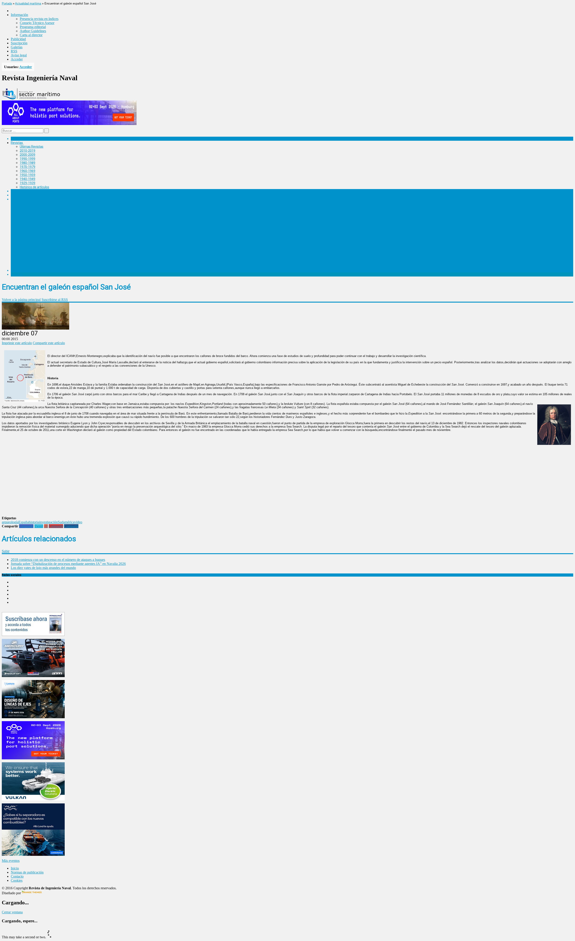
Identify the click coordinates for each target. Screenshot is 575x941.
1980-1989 (27, 163)
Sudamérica (66, 522)
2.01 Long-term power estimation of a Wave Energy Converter (72, 242)
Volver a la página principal (21, 299)
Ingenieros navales (24, 270)
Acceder (17, 59)
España (23, 522)
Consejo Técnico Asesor (37, 23)
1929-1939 (27, 183)
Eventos (16, 274)
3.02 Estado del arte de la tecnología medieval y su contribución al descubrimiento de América (95, 234)
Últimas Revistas (31, 146)
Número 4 (27, 219)
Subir (5, 551)
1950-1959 (27, 175)
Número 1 (27, 246)
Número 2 (27, 238)
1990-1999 (27, 159)
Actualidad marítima (28, 3)
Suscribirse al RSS (55, 299)
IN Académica (20, 199)
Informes (17, 195)
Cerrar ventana (12, 912)
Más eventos (11, 861)
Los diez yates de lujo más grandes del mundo (43, 568)
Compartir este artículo (49, 343)
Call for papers (30, 258)
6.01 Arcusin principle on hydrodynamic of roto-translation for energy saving (82, 207)
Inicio (15, 868)
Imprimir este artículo (17, 343)
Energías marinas (23, 191)
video (78, 522)
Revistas (17, 143)
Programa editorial (33, 27)
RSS (14, 51)
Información (28, 266)
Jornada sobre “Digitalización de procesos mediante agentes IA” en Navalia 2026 (68, 564)
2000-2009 (27, 154)
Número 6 (27, 203)
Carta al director (31, 35)
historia (34, 522)
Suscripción (19, 43)
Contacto (17, 876)
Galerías (16, 47)
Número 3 (27, 226)
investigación (48, 522)
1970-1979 (27, 167)
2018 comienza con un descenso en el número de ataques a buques (58, 560)
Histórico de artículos (34, 187)
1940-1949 (27, 179)
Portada (7, 3)
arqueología (10, 522)
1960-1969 (27, 171)
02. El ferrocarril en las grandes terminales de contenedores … (72, 254)
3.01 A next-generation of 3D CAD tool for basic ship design (70, 230)
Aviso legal (19, 55)
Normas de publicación (36, 262)
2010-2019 (27, 150)
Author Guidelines (33, 31)
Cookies (16, 880)
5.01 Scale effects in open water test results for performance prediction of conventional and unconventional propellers (113, 214)
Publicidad (18, 39)
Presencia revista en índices (39, 19)
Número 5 (27, 211)
